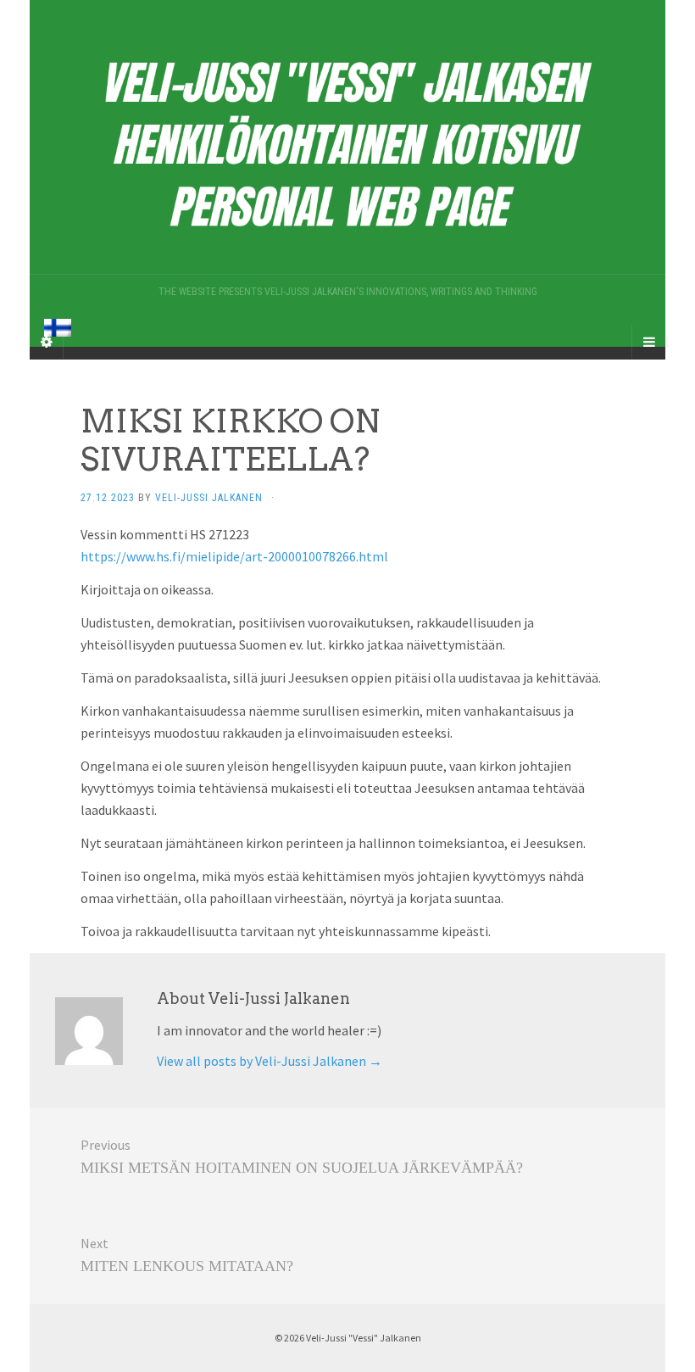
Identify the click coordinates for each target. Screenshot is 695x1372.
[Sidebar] (47, 342)
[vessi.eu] (347, 137)
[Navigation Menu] (648, 342)
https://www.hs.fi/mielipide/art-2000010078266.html (234, 556)
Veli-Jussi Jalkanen (209, 498)
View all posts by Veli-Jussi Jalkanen (269, 1060)
